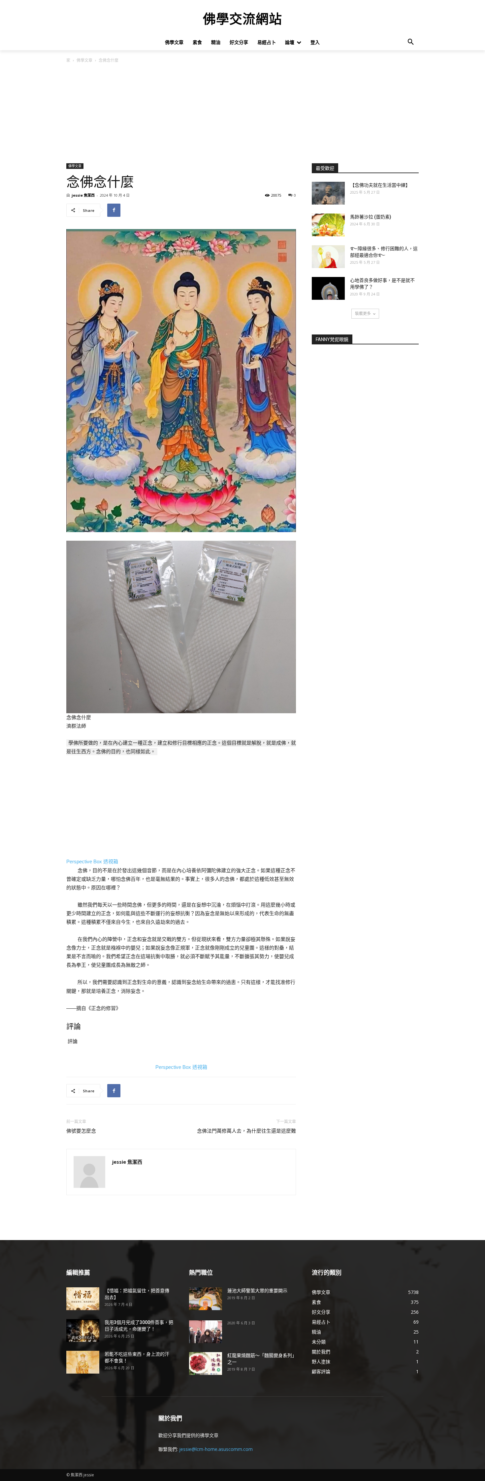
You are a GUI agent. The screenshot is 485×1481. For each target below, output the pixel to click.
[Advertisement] (242, 113)
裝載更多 (363, 313)
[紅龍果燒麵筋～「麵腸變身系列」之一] (205, 1363)
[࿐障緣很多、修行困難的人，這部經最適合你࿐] (328, 256)
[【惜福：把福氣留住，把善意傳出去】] (82, 1298)
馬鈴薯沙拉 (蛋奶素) (370, 216)
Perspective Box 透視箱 (92, 861)
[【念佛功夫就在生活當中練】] (328, 193)
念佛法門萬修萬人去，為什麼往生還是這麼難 (246, 1131)
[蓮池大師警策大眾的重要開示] (205, 1298)
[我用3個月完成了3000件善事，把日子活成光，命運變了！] (82, 1330)
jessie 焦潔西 (83, 195)
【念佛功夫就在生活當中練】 (380, 185)
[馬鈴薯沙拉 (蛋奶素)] (328, 225)
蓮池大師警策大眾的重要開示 (257, 1290)
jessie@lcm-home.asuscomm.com (216, 1449)
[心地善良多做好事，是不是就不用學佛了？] (328, 288)
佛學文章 (84, 60)
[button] (411, 42)
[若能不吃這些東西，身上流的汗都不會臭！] (82, 1362)
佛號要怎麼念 (81, 1131)
